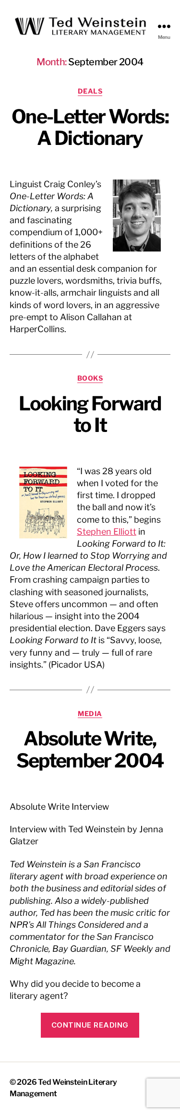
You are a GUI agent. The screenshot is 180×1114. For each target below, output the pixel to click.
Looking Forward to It (90, 414)
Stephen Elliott (106, 532)
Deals (90, 91)
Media (90, 713)
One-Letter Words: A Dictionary (90, 127)
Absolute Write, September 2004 (90, 749)
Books (90, 378)
